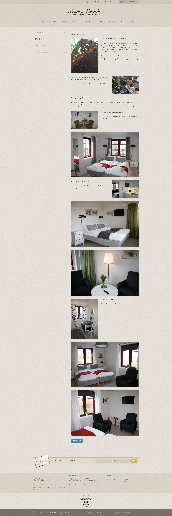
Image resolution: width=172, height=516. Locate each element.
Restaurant (85, 22)
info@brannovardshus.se (126, 512)
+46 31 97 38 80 (68, 512)
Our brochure (114, 2)
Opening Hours (87, 2)
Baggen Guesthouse (44, 46)
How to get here (114, 22)
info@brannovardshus (50, 487)
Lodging (64, 22)
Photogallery (128, 479)
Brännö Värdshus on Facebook (80, 485)
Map (74, 22)
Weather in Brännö (75, 2)
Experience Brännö (46, 22)
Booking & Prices (43, 52)
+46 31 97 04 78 (96, 512)
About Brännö (99, 2)
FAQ (106, 2)
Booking (131, 22)
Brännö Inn (40, 39)
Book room (77, 441)
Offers (99, 22)
